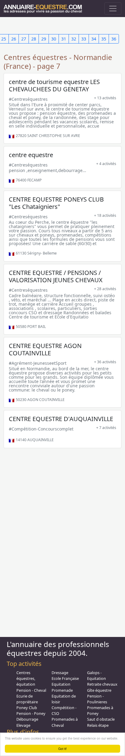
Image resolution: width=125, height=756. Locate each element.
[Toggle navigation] (112, 8)
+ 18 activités (105, 215)
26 (13, 39)
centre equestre (31, 155)
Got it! (62, 748)
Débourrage (27, 719)
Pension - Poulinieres (97, 699)
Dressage (60, 672)
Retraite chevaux (102, 684)
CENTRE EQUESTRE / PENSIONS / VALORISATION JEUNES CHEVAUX (56, 276)
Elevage (23, 725)
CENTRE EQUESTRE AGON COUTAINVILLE (45, 349)
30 (53, 39)
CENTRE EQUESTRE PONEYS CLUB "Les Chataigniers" (56, 203)
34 (93, 39)
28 (33, 39)
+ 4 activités (106, 163)
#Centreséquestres (28, 99)
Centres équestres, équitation (25, 678)
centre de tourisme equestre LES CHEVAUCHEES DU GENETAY (54, 85)
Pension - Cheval (31, 690)
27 (23, 39)
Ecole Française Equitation (65, 681)
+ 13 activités (105, 97)
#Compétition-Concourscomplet (41, 429)
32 (73, 39)
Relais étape (98, 725)
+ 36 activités (105, 361)
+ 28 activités (105, 288)
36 (113, 39)
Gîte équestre (99, 690)
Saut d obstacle (101, 719)
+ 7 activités (106, 427)
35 (103, 39)
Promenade (62, 690)
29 (43, 39)
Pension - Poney (31, 713)
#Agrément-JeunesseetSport (37, 363)
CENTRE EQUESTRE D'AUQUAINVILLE (61, 419)
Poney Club (26, 707)
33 (83, 39)
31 (63, 39)
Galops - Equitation (96, 675)
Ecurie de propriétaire (27, 699)
